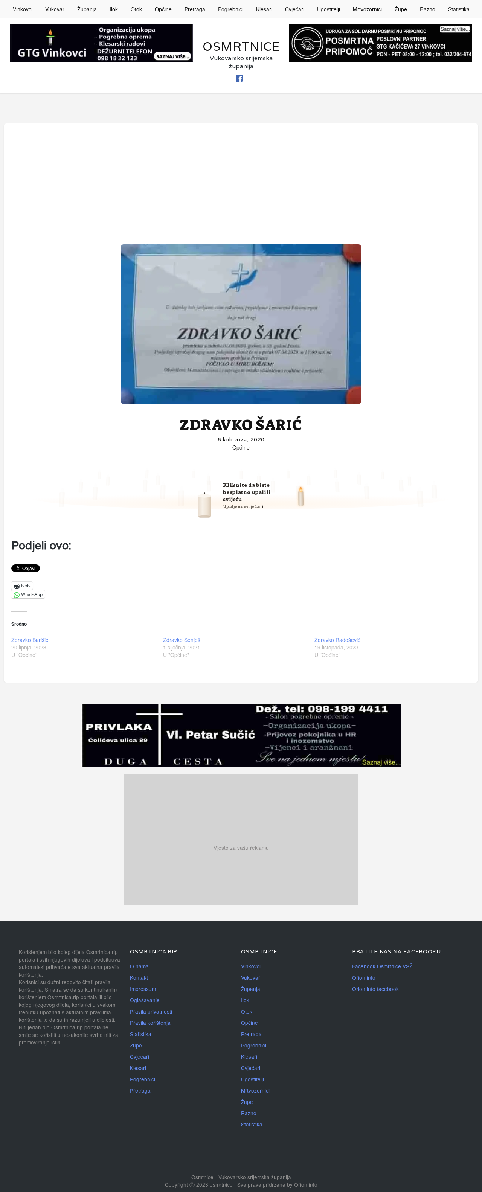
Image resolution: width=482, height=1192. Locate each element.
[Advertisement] (241, 187)
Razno (427, 9)
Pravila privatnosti (151, 1011)
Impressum (143, 988)
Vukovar (54, 9)
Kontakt (139, 977)
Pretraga (195, 9)
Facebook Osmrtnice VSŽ (382, 966)
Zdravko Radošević (337, 639)
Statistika (459, 9)
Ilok (114, 9)
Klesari (264, 9)
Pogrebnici (230, 9)
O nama (139, 966)
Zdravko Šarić (241, 425)
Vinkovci (22, 9)
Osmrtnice (241, 46)
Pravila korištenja (150, 1022)
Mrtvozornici (367, 9)
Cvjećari (294, 9)
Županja (87, 9)
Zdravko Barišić (29, 639)
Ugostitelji (328, 9)
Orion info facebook (375, 988)
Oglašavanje (145, 1000)
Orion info (363, 977)
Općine (163, 9)
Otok (136, 9)
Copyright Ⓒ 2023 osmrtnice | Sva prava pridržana (226, 1184)
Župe (401, 9)
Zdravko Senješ (181, 639)
